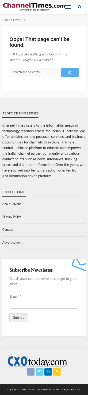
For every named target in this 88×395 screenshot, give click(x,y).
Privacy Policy (11, 217)
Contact (7, 229)
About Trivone (11, 204)
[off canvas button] (68, 7)
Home (6, 19)
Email (15, 296)
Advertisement (12, 242)
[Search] (80, 7)
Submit (18, 317)
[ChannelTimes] (34, 7)
